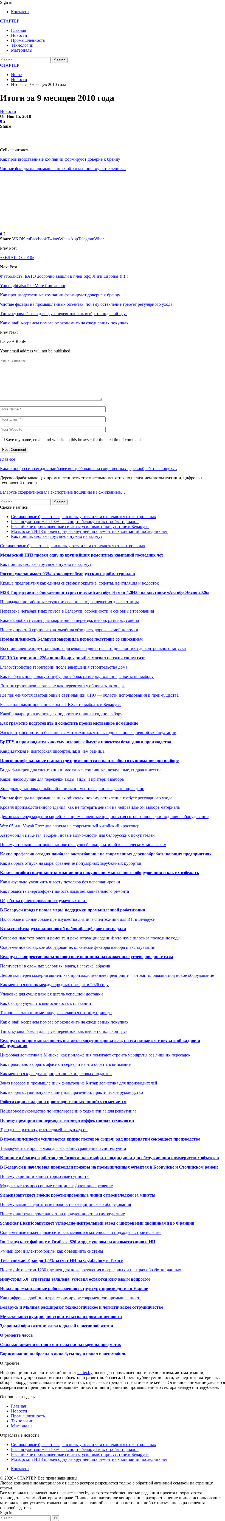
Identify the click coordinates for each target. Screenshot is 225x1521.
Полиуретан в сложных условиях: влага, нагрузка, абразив (55, 966)
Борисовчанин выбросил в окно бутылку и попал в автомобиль (63, 1354)
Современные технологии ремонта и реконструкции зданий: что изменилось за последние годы (90, 938)
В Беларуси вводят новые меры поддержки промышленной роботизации (72, 910)
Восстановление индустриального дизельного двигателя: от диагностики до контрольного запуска (93, 648)
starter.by (84, 1372)
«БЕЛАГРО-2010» (17, 257)
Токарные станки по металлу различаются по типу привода (56, 1012)
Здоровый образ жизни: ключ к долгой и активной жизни (56, 1325)
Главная (18, 30)
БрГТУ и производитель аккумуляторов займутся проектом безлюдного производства (85, 741)
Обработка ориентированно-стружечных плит (43, 900)
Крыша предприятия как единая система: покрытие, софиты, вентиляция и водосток (79, 583)
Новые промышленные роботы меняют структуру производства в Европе (74, 1288)
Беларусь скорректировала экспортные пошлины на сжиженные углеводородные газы (86, 956)
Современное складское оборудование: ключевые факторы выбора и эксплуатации (78, 947)
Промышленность (28, 40)
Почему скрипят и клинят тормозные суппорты (44, 1176)
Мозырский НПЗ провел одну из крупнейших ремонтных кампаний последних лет (89, 531)
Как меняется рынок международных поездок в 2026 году (54, 984)
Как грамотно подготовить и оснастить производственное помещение (69, 723)
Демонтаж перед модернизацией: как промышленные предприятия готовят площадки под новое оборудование (104, 816)
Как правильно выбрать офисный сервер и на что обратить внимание (65, 1064)
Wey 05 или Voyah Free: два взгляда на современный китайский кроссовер (69, 826)
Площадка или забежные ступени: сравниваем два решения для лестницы (69, 601)
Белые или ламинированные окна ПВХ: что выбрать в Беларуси (60, 704)
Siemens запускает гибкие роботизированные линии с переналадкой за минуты (78, 1195)
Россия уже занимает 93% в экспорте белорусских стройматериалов (75, 521)
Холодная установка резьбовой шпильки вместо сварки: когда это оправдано (72, 788)
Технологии (22, 45)
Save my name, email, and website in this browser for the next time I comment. (73, 439)
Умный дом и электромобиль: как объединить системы (51, 1251)
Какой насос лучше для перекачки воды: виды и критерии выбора (62, 779)
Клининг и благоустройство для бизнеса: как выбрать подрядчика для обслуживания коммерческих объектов (109, 1157)
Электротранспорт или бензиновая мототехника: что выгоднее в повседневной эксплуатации (88, 732)
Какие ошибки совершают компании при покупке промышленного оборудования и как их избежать (99, 872)
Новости (19, 35)
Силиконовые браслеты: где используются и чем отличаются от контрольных (83, 516)
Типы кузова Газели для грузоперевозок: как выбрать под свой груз (63, 1031)
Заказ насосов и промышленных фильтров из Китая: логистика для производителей (78, 1083)
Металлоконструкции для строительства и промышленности (61, 1316)
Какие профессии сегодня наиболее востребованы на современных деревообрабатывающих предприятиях (106, 854)
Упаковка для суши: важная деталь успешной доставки (51, 994)
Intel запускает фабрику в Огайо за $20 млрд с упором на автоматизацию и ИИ (77, 1241)
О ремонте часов (16, 1335)
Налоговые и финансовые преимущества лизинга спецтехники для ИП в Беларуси (78, 919)
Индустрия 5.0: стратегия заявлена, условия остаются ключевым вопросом (75, 1279)
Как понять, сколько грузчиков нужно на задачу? (56, 536)
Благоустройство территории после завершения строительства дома (63, 667)
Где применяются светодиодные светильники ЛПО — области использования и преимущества (89, 695)
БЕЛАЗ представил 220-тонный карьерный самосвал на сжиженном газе (72, 657)
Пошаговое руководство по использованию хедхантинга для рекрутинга (68, 1111)
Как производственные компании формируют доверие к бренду (60, 159)
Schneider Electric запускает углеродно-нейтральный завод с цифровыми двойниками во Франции (97, 1223)
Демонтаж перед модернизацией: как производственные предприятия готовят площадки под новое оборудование (107, 975)
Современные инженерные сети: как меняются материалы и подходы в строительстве (80, 1232)
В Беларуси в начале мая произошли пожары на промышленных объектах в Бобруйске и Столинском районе (109, 1167)
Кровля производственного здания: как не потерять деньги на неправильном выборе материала (90, 807)
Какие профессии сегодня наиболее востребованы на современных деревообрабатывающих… (88, 468)
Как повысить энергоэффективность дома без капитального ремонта (64, 891)
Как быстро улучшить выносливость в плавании (45, 1003)
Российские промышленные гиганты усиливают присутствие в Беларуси (80, 526)
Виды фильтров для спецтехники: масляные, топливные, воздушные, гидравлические (80, 770)
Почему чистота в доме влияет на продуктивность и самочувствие (62, 1213)
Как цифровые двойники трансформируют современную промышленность (70, 1297)
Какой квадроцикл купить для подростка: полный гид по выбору (61, 713)
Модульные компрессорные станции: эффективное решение (56, 1185)
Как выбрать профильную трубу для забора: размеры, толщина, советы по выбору (77, 676)
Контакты (20, 11)
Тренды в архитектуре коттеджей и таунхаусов (44, 1129)
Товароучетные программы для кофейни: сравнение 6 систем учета (63, 1148)
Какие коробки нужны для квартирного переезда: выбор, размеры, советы (69, 620)
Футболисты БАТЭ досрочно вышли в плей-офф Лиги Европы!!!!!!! (64, 276)
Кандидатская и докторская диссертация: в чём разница (52, 751)
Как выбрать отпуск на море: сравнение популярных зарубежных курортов (70, 863)
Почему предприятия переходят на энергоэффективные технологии (67, 1120)
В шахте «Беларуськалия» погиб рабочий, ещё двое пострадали (63, 928)
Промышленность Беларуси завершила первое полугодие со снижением (71, 639)
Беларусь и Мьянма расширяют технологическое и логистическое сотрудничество (81, 1307)
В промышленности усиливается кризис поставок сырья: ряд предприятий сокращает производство (100, 1139)
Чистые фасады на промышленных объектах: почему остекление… (63, 168)
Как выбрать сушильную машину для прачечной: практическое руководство (71, 1092)
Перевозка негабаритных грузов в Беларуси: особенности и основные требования (77, 611)
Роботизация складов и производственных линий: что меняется (63, 1101)
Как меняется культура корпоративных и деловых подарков (56, 1073)
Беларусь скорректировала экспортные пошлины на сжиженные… (62, 492)
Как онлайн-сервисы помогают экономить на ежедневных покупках (64, 1022)
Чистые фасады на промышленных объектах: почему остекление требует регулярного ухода (86, 798)
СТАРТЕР (9, 21)
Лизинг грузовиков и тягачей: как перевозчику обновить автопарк (62, 685)
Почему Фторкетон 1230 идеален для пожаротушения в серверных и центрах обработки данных (90, 1269)
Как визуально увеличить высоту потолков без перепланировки (60, 882)
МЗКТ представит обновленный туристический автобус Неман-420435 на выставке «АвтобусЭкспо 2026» (104, 592)
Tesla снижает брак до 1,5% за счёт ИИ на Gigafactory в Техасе (61, 1260)
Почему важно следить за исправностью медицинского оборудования (65, 1204)
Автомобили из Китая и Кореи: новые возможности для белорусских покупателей (77, 835)
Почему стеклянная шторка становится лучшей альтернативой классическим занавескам (83, 844)
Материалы (21, 50)
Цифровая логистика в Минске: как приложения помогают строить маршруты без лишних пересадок (95, 1055)
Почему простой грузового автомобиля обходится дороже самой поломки (69, 629)
